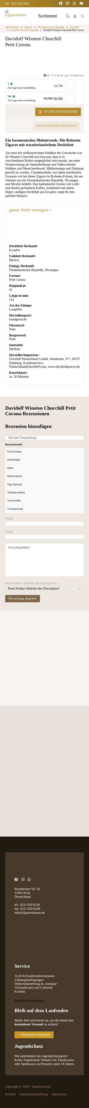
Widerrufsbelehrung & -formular (35, 984)
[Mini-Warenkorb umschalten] (82, 16)
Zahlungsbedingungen (29, 980)
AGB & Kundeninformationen (34, 976)
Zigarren (28, 27)
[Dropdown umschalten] (60, 16)
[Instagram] (68, 4)
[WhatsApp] (75, 4)
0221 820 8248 (30, 909)
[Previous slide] (8, 636)
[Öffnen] (68, 16)
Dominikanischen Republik (51, 27)
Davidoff (74, 27)
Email (9, 532)
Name (9, 518)
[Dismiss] (87, 2)
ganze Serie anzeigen (30, 209)
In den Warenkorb (61, 112)
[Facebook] (61, 4)
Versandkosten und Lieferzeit (33, 988)
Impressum (59, 1094)
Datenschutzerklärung (33, 1094)
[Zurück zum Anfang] (75, 1096)
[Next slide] (20, 636)
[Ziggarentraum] (15, 16)
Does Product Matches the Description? (31, 583)
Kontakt (19, 991)
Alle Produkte (12, 27)
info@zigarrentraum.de (29, 913)
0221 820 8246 (30, 905)
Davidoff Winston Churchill (24, 30)
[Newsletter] (82, 4)
